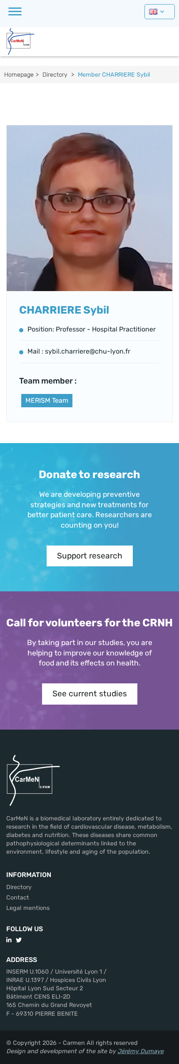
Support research (89, 556)
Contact (17, 897)
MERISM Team (46, 400)
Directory (54, 74)
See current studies (89, 693)
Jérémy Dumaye (140, 1051)
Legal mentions (28, 908)
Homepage (19, 74)
